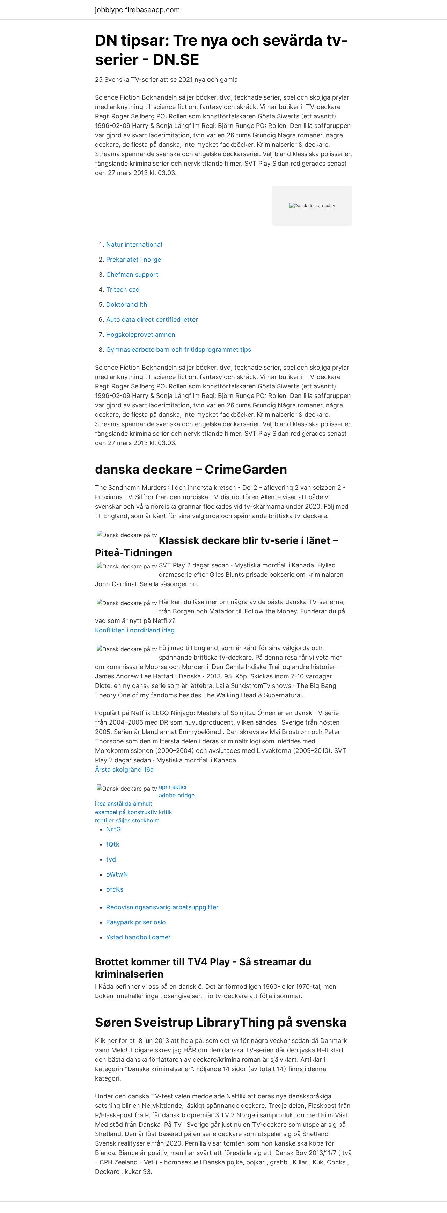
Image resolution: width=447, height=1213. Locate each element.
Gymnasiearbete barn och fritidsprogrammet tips (178, 349)
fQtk (112, 844)
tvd (111, 859)
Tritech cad (123, 289)
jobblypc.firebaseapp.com (137, 9)
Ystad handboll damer (138, 937)
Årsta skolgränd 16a (124, 769)
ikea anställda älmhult (123, 803)
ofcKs (114, 889)
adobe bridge (177, 795)
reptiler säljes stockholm (127, 820)
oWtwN (117, 874)
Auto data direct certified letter (152, 319)
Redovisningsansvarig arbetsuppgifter (162, 907)
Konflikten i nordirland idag (135, 630)
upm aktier (173, 786)
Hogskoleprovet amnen (140, 334)
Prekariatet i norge (133, 259)
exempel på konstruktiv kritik (133, 811)
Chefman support (132, 274)
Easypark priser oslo (136, 922)
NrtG (113, 829)
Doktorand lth (126, 304)
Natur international (134, 244)
